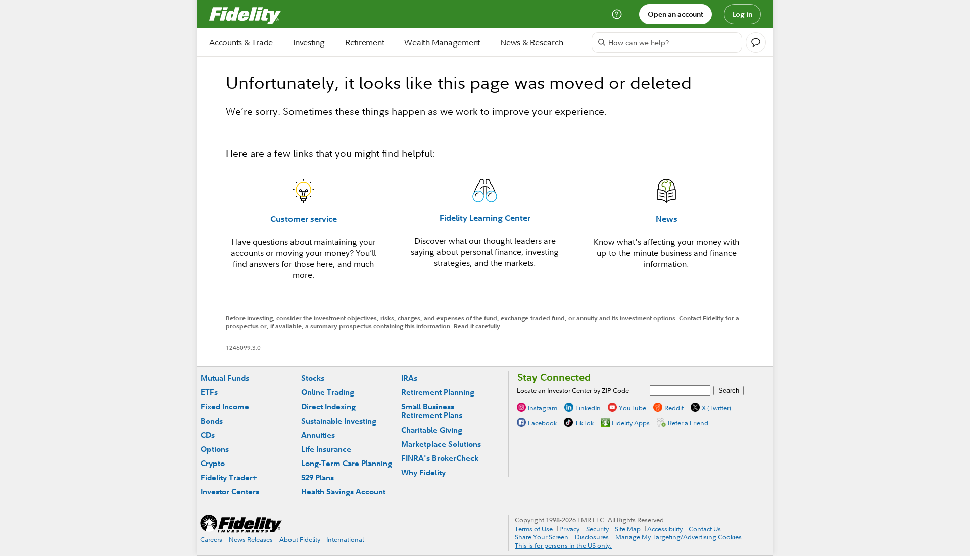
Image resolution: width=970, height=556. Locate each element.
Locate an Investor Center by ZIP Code (573, 390)
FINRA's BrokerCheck (439, 458)
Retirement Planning (437, 392)
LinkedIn (588, 408)
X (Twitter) (716, 408)
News (666, 219)
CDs (208, 435)
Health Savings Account (343, 491)
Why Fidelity (423, 472)
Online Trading (327, 392)
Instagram (542, 408)
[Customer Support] (617, 14)
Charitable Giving (431, 430)
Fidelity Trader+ (229, 477)
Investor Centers (230, 491)
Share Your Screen (541, 537)
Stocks (312, 378)
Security (597, 529)
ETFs (209, 392)
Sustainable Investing (338, 421)
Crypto (213, 463)
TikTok (584, 423)
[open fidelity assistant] (756, 42)
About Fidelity (299, 539)
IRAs (409, 378)
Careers (211, 539)
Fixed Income (225, 406)
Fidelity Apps (631, 423)
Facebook (542, 423)
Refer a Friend (688, 423)
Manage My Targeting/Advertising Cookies (678, 537)
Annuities (318, 435)
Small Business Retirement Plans (431, 411)
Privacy (569, 529)
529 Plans (317, 477)
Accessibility (665, 529)
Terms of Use (534, 529)
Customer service (303, 219)
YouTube (632, 408)
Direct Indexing (328, 406)
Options (215, 449)
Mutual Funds (225, 378)
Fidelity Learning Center (485, 218)
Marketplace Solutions (441, 444)
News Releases (251, 539)
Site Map (628, 529)
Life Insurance (326, 449)
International (345, 539)
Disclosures (592, 537)
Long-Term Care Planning (346, 463)
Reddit (674, 408)
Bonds (212, 421)
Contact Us (705, 529)
